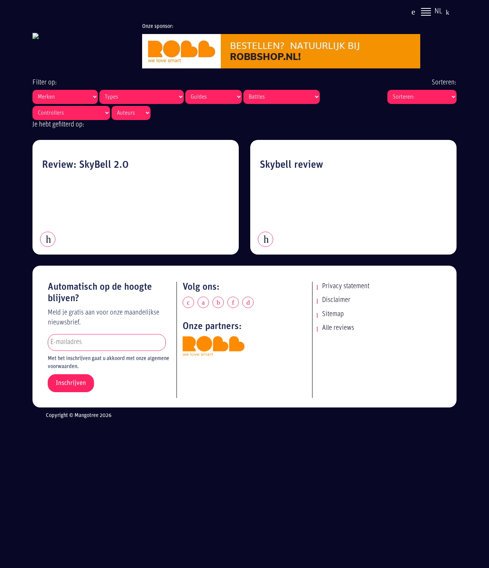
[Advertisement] (251, 495)
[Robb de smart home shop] (213, 345)
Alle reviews (338, 328)
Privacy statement (345, 286)
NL (438, 11)
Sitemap (333, 314)
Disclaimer (336, 300)
